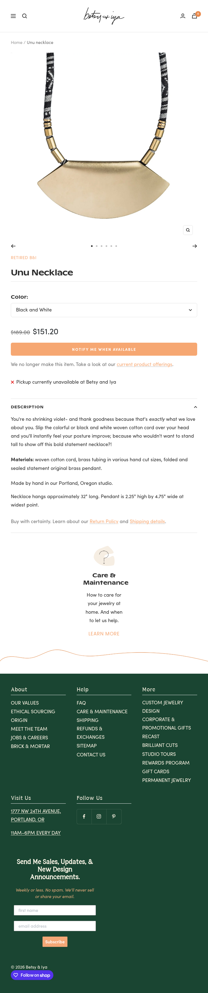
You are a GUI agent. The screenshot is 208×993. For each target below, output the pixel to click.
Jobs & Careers (29, 737)
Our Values (25, 702)
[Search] (24, 16)
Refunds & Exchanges (91, 732)
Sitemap (87, 745)
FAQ (81, 702)
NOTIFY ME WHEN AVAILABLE (104, 349)
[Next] (195, 246)
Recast (151, 736)
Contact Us (91, 754)
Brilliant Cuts (160, 745)
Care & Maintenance (102, 711)
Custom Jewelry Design (162, 706)
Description (27, 406)
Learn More (104, 633)
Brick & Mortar (30, 746)
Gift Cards (155, 771)
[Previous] (13, 246)
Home (16, 42)
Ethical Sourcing (33, 711)
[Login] (182, 16)
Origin (19, 720)
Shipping (88, 720)
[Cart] (194, 15)
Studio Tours (159, 754)
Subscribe (55, 941)
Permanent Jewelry (166, 780)
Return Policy (104, 521)
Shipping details (147, 521)
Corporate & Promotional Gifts (166, 723)
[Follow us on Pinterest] (113, 816)
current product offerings (144, 364)
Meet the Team (29, 728)
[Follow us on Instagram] (99, 816)
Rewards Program (166, 762)
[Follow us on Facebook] (84, 816)
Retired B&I (24, 257)
